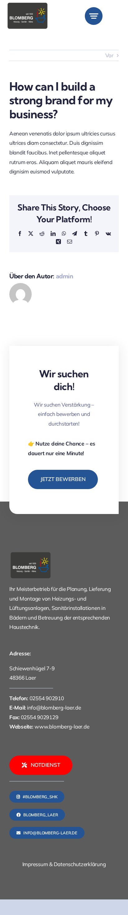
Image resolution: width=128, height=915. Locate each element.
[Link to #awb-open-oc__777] (94, 16)
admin (64, 276)
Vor (109, 55)
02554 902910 (47, 698)
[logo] (27, 4)
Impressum (35, 864)
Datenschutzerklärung (80, 864)
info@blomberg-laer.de (54, 707)
